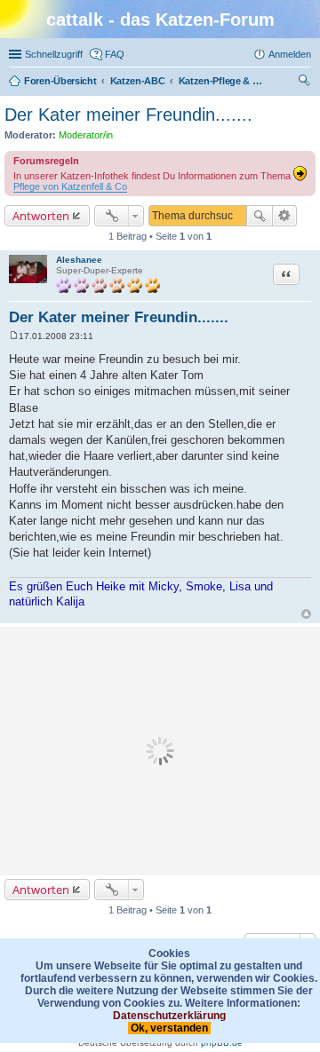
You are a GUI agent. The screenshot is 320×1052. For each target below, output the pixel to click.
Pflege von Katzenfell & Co (70, 186)
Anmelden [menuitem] (289, 54)
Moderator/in (86, 135)
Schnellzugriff (54, 54)
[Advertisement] (160, 751)
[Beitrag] (14, 336)
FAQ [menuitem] (114, 54)
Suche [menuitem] (305, 82)
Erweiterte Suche (285, 215)
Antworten (40, 216)
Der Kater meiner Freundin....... (128, 114)
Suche (259, 215)
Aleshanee (79, 260)
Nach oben (306, 614)
